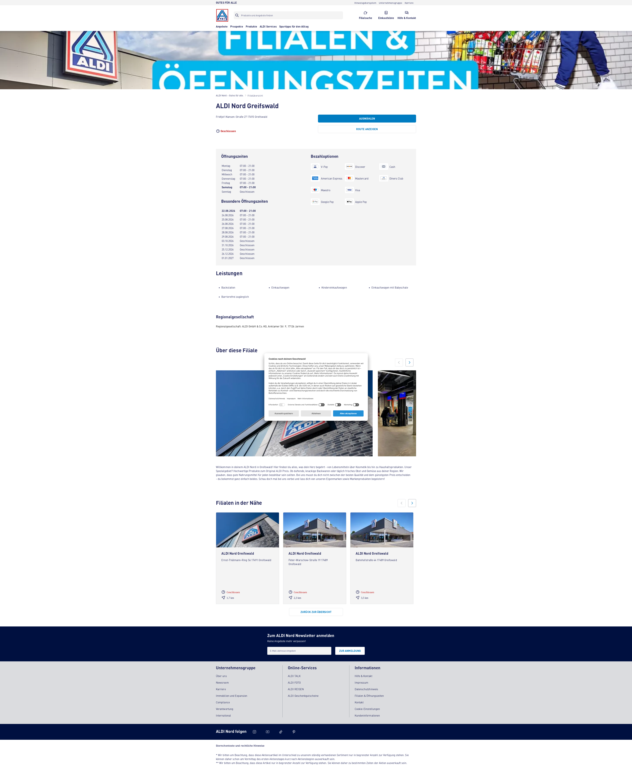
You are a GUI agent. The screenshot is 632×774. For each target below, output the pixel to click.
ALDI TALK (294, 676)
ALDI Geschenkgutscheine (303, 695)
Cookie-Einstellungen (367, 709)
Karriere (221, 689)
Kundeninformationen (367, 715)
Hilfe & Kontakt (363, 676)
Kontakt (359, 702)
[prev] (402, 503)
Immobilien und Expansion (231, 695)
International (223, 715)
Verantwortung (224, 709)
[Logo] (222, 15)
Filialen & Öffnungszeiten (369, 695)
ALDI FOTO (294, 682)
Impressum (361, 682)
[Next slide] (409, 362)
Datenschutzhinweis (366, 689)
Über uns (221, 676)
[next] (412, 503)
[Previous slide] (399, 362)
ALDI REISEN (296, 689)
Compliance (223, 702)
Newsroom (222, 682)
